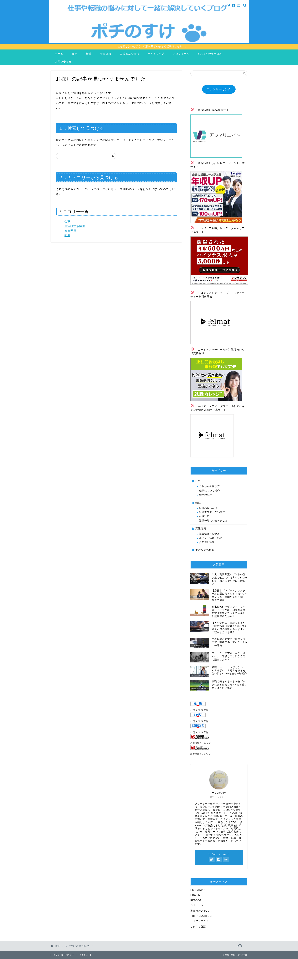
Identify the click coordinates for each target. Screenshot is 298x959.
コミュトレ (196, 905)
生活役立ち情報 (129, 53)
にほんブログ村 (199, 710)
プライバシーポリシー (63, 955)
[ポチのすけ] (149, 42)
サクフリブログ (199, 921)
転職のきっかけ (208, 508)
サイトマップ (156, 53)
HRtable (195, 895)
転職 (89, 53)
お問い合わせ (63, 61)
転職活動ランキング (200, 743)
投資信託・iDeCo (209, 533)
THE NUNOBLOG (201, 916)
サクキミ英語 (198, 926)
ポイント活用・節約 (210, 538)
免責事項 (84, 955)
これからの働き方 (209, 486)
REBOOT (196, 900)
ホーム (59, 53)
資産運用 (105, 53)
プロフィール (181, 53)
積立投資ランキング (200, 754)
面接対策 (204, 516)
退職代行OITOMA (200, 911)
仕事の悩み (205, 494)
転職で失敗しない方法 (212, 512)
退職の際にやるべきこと (213, 520)
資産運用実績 (207, 542)
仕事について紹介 (209, 490)
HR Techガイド (199, 890)
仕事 (74, 53)
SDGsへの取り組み (210, 53)
